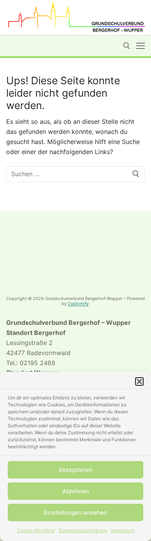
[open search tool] (126, 45)
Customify (78, 303)
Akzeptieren (75, 469)
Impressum (122, 530)
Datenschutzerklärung (83, 530)
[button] (139, 381)
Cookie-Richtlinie (36, 530)
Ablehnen (75, 491)
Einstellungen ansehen (75, 512)
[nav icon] (140, 46)
